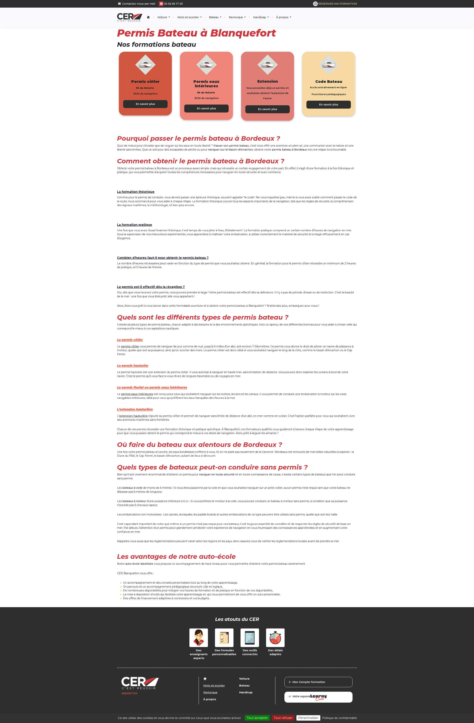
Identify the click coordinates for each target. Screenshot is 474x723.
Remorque (236, 17)
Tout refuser (283, 718)
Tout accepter (257, 718)
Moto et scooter (188, 17)
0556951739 (129, 693)
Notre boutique (344, 14)
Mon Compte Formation (308, 682)
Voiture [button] (162, 17)
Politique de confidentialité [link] (339, 718)
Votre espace (301, 696)
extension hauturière (133, 416)
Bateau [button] (214, 17)
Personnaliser (308, 718)
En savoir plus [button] (145, 104)
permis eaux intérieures (137, 394)
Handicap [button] (260, 17)
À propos (282, 17)
